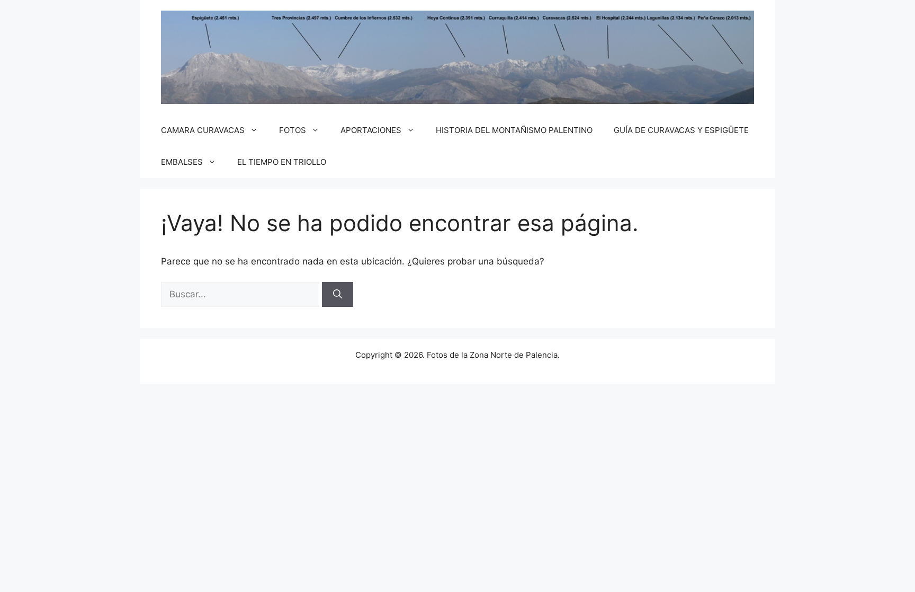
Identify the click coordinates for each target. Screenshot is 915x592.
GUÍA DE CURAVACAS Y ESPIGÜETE (681, 130)
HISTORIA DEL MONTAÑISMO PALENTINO (514, 130)
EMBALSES (182, 162)
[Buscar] (337, 294)
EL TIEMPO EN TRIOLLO (281, 162)
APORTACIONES (370, 130)
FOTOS (292, 130)
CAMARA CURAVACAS (203, 130)
